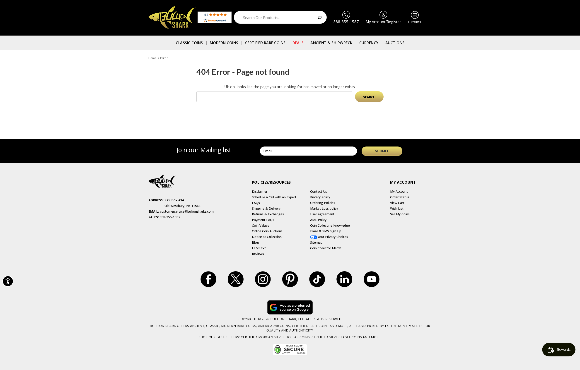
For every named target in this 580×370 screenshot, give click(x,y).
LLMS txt (259, 248)
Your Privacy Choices (332, 237)
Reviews (258, 254)
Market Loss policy (324, 208)
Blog (255, 242)
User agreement (322, 214)
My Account (399, 191)
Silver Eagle (340, 337)
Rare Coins (246, 326)
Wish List (397, 208)
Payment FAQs (263, 220)
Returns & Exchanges (268, 214)
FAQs (256, 203)
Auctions (395, 42)
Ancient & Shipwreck (331, 42)
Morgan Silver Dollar (278, 337)
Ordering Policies (322, 203)
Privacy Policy (320, 197)
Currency (369, 42)
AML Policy (318, 220)
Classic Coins (189, 42)
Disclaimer (259, 191)
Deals (298, 42)
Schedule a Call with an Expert (274, 197)
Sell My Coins (400, 214)
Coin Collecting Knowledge (330, 225)
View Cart (397, 203)
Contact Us (318, 191)
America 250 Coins (274, 326)
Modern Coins (224, 42)
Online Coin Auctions (267, 231)
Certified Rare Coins (265, 42)
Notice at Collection (267, 237)
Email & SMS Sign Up (325, 231)
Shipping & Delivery (266, 208)
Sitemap (316, 242)
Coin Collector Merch (325, 248)
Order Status (399, 197)
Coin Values (260, 225)
